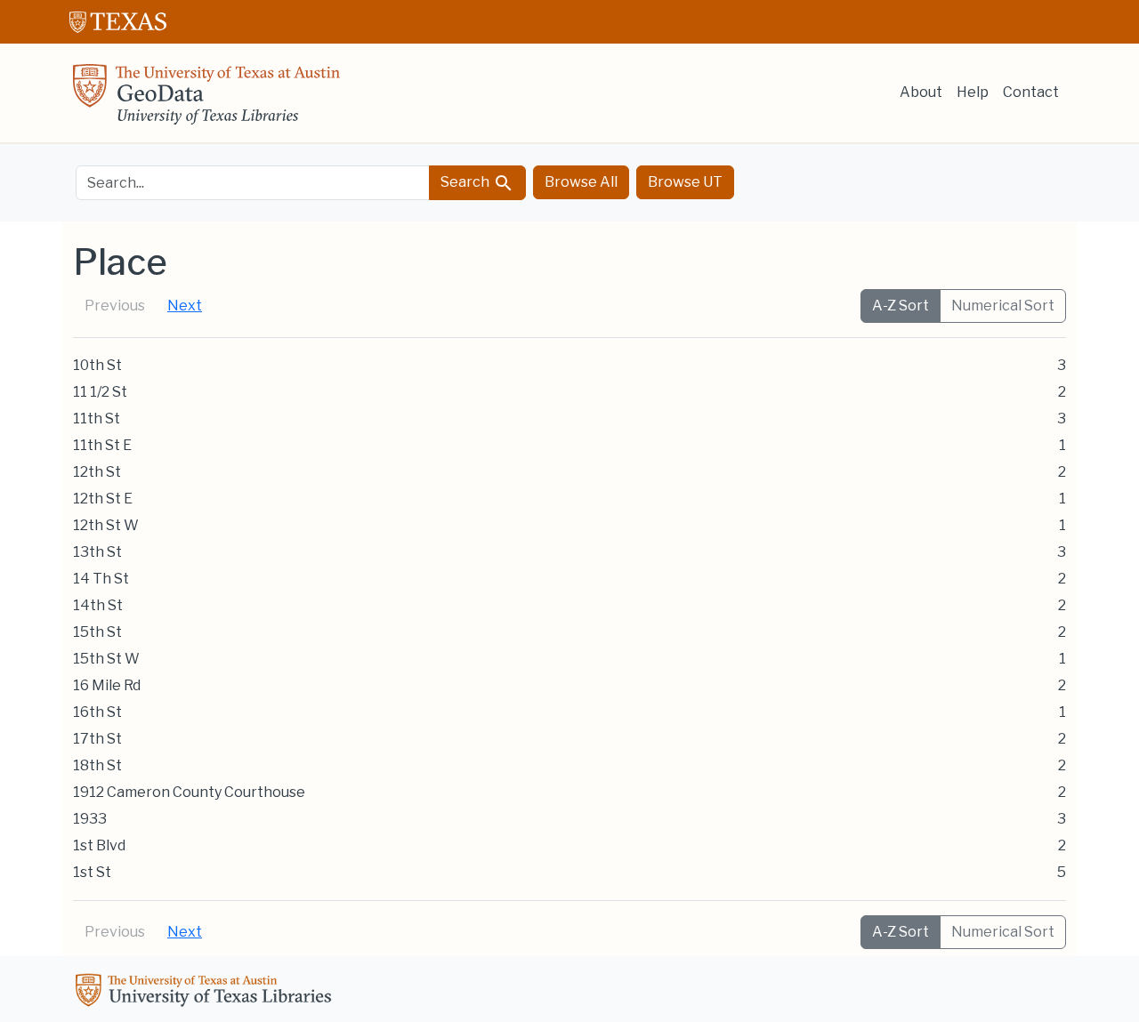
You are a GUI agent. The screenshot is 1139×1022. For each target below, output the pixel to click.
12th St (97, 471)
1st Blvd (99, 845)
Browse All (581, 181)
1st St (92, 872)
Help (973, 92)
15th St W (106, 658)
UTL (206, 992)
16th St (97, 712)
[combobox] (253, 182)
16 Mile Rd (107, 685)
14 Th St (101, 578)
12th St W (106, 525)
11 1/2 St (100, 391)
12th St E (103, 498)
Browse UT (685, 181)
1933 (90, 818)
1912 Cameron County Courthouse (189, 792)
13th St (97, 551)
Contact (1031, 92)
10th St (97, 365)
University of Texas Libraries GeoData (206, 99)
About (921, 92)
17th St (97, 738)
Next (184, 305)
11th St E (102, 445)
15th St (97, 632)
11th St (96, 418)
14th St (98, 605)
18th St (97, 765)
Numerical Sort (1002, 305)
